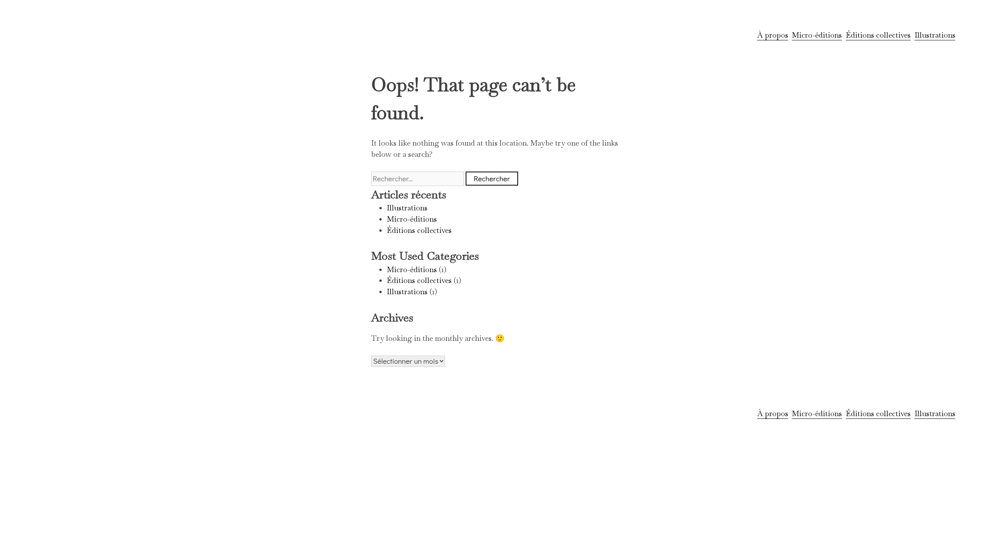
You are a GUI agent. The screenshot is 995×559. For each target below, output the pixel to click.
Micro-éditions (817, 35)
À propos (772, 35)
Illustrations (935, 35)
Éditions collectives (878, 35)
